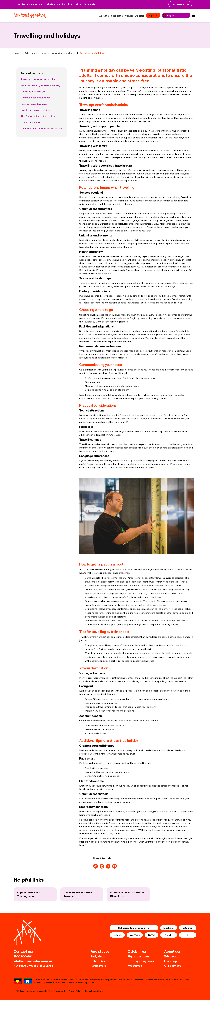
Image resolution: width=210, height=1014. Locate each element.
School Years (99, 961)
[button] (193, 15)
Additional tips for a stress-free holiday (41, 128)
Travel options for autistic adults (38, 79)
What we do (172, 956)
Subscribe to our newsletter (134, 927)
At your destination (31, 122)
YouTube (135, 935)
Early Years (98, 956)
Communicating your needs (35, 97)
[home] (30, 15)
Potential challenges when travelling (40, 85)
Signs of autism (138, 956)
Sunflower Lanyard (161, 577)
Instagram (187, 927)
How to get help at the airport (36, 110)
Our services (172, 965)
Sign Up (153, 15)
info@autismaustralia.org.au (33, 961)
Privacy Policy (75, 991)
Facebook (168, 927)
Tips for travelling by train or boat (38, 116)
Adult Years (98, 965)
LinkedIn (117, 935)
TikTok (151, 935)
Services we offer (134, 15)
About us (104, 15)
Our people (171, 961)
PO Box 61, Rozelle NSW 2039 (33, 965)
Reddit (168, 935)
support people (135, 130)
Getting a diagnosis (140, 961)
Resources (134, 965)
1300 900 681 (23, 956)
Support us (117, 15)
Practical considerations (34, 103)
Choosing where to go (33, 91)
